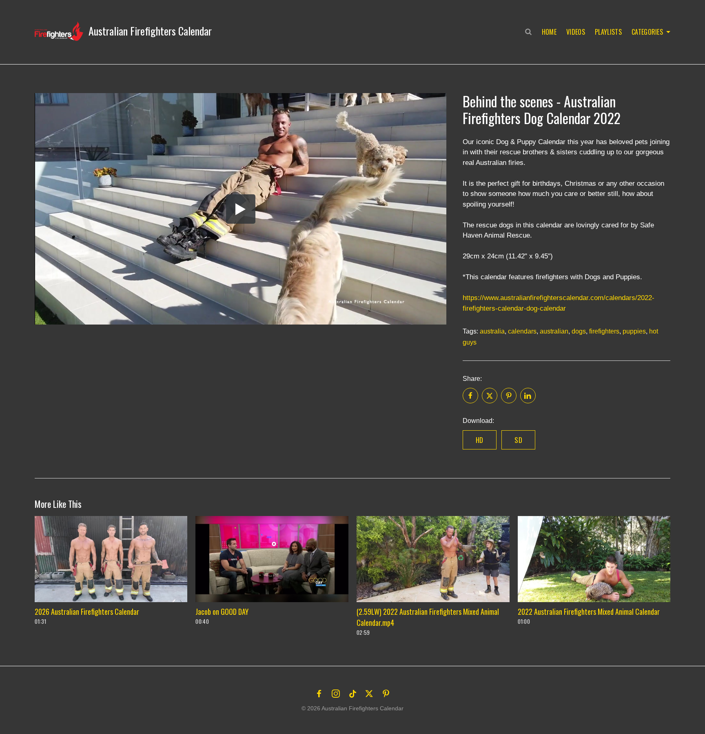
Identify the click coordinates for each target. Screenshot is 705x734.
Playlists (608, 32)
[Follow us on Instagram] (335, 693)
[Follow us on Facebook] (319, 693)
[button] (123, 31)
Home (549, 32)
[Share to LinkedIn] (528, 395)
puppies (634, 331)
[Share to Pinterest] (509, 395)
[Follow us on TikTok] (352, 693)
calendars (522, 331)
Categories (647, 32)
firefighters (604, 331)
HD (479, 440)
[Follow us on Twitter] (369, 693)
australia (492, 331)
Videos (575, 32)
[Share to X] (489, 395)
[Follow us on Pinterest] (385, 693)
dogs (579, 331)
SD (518, 440)
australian (554, 331)
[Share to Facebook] (470, 395)
